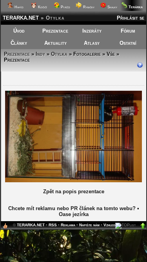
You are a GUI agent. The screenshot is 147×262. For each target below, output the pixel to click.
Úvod (19, 31)
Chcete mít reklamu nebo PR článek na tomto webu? (72, 208)
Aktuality (55, 43)
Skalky (111, 7)
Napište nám (89, 225)
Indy (40, 54)
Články (19, 43)
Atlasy (92, 43)
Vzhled (109, 225)
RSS (53, 225)
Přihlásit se (130, 18)
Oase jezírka (74, 214)
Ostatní (128, 43)
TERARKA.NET (21, 18)
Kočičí (42, 7)
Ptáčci (65, 7)
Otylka (59, 54)
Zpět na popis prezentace (73, 191)
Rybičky (88, 7)
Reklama (68, 225)
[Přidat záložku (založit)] (5, 227)
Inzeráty (92, 31)
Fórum (128, 31)
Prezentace (55, 31)
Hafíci (18, 7)
